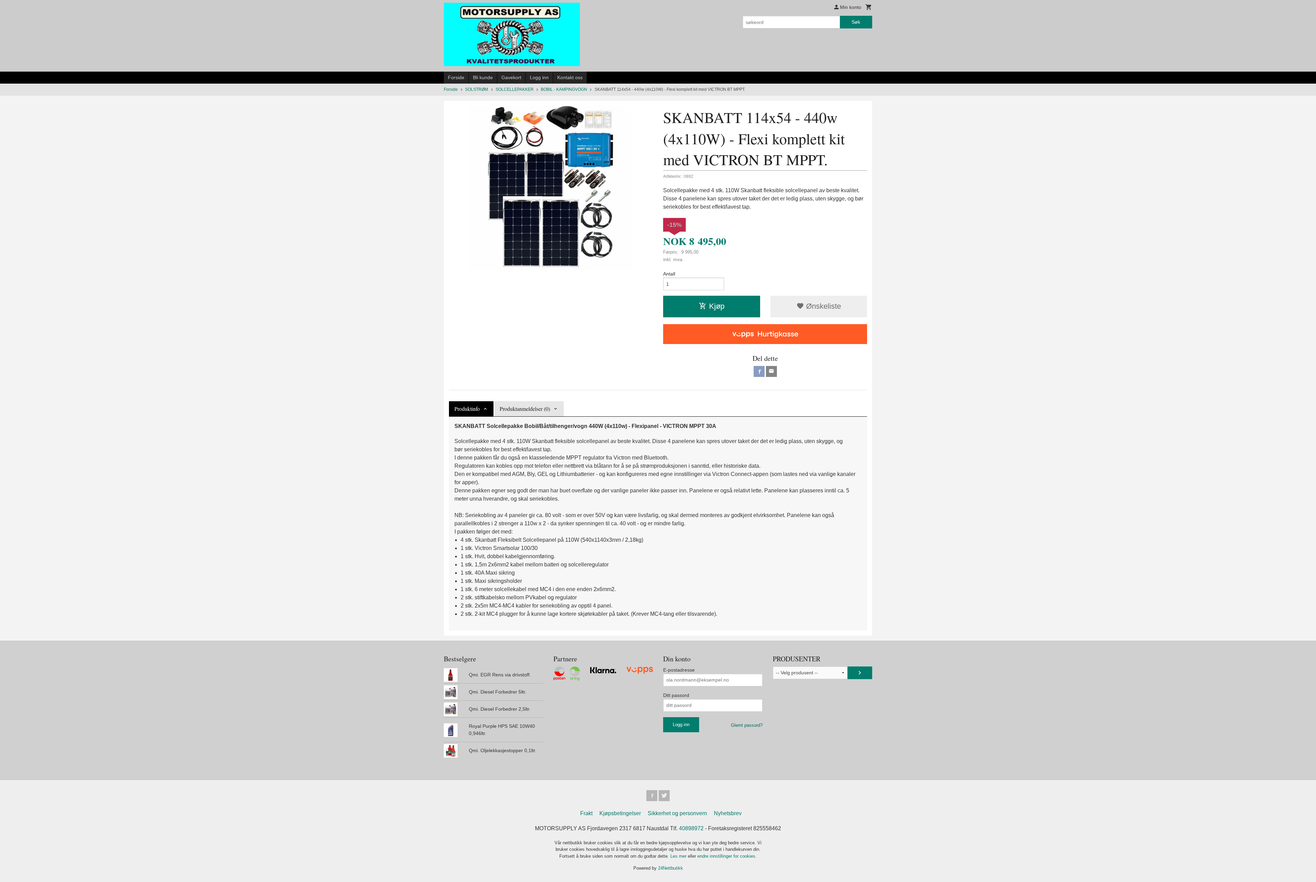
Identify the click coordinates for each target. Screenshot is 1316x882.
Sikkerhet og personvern (677, 813)
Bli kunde (483, 77)
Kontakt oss (570, 77)
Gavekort (511, 77)
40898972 (691, 828)
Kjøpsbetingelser (620, 813)
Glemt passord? (747, 725)
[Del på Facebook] (759, 371)
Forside (456, 77)
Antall (669, 274)
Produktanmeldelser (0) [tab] (525, 408)
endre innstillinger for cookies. (727, 856)
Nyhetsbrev (728, 813)
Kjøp (716, 306)
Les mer (679, 856)
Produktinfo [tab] (467, 408)
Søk (856, 22)
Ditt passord (676, 695)
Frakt (586, 813)
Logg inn (539, 77)
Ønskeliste (822, 306)
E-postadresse (679, 670)
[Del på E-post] (771, 371)
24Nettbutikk (670, 868)
